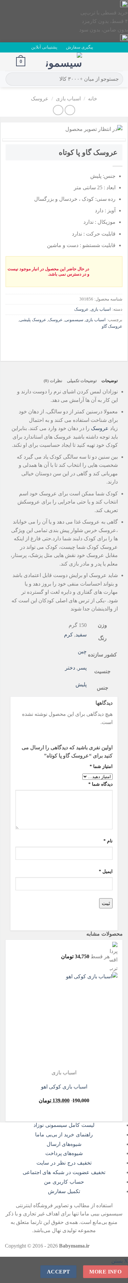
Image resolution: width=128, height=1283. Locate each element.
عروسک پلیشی (32, 320)
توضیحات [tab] (109, 381)
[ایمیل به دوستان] (80, 341)
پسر (82, 668)
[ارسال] (11, 79)
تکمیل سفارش (64, 1191)
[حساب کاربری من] (8, 61)
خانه (92, 98)
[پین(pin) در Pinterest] (69, 341)
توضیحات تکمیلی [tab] (82, 381)
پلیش (81, 684)
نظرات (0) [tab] (53, 381)
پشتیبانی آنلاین (44, 47)
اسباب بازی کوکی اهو (64, 1086)
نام (108, 840)
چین (82, 651)
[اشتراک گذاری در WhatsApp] (116, 341)
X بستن (119, 1261)
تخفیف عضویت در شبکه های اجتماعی (64, 1172)
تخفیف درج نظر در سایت (63, 1163)
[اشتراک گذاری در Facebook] (104, 341)
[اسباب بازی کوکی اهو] (76, 1020)
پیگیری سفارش (79, 47)
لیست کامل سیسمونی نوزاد (63, 1125)
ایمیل (106, 871)
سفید (81, 634)
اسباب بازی (68, 98)
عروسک (40, 98)
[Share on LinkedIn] (57, 341)
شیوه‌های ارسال (64, 1144)
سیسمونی (74, 320)
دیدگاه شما (100, 784)
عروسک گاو (112, 326)
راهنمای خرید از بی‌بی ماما (64, 1134)
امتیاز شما (101, 766)
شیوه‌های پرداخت (64, 1153)
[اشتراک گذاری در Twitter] (92, 341)
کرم (68, 634)
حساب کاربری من (64, 1182)
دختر (70, 668)
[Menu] (119, 61)
